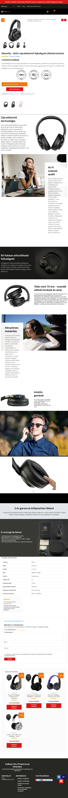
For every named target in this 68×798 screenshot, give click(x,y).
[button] (47, 11)
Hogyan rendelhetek (23, 781)
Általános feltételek (23, 778)
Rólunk (19, 6)
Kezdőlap (30, 19)
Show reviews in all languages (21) (13, 621)
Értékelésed (8, 632)
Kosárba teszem (14, 89)
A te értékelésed (10, 629)
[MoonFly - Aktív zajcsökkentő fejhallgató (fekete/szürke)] (13, 104)
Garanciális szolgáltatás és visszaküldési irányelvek (24, 789)
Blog (23, 6)
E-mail (6, 648)
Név (6, 642)
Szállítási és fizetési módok (23, 784)
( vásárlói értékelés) (14, 56)
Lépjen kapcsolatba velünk (33, 6)
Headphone (37, 19)
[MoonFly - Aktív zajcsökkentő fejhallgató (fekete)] (5, 104)
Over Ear (16, 94)
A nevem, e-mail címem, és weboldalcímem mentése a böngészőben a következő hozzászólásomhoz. (28, 655)
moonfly (32, 94)
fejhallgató (27, 94)
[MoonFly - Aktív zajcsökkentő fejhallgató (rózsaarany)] (20, 104)
